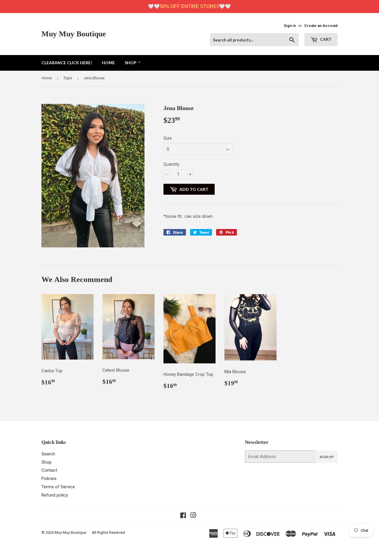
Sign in (290, 25)
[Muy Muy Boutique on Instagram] (193, 516)
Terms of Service (58, 486)
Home (108, 62)
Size (167, 138)
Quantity (171, 164)
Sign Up (326, 457)
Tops (67, 78)
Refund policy (54, 495)
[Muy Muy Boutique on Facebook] (183, 516)
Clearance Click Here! (66, 62)
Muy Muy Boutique (73, 34)
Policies (49, 478)
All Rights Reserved (108, 532)
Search (48, 454)
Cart (325, 39)
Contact (49, 470)
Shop (131, 62)
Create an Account (321, 25)
